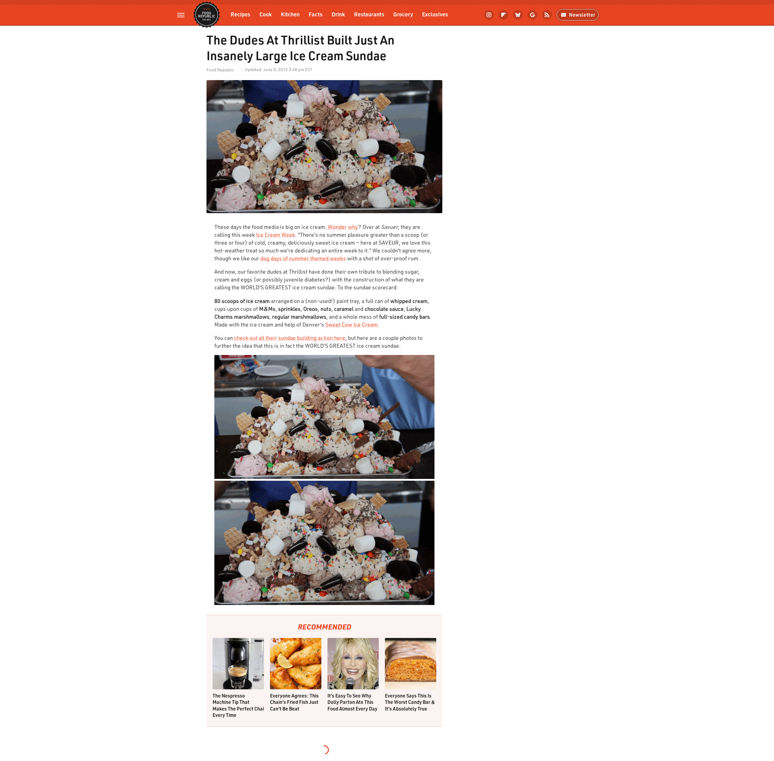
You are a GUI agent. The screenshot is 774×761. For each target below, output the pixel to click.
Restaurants (369, 14)
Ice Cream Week (275, 234)
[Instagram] (489, 15)
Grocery (403, 14)
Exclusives (435, 14)
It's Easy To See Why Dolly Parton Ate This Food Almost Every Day (352, 702)
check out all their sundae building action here (289, 337)
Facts (316, 14)
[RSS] (547, 15)
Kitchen (290, 14)
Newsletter (582, 14)
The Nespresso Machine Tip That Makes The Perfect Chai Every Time (238, 705)
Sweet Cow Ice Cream (351, 324)
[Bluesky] (518, 15)
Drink (338, 14)
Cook (265, 14)
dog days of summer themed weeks (303, 258)
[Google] (532, 15)
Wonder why (343, 226)
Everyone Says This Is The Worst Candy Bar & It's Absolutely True (410, 702)
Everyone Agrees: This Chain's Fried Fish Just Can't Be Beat (294, 702)
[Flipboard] (503, 15)
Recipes (240, 14)
